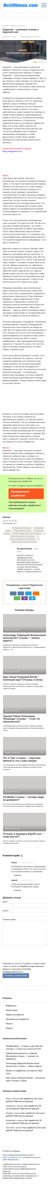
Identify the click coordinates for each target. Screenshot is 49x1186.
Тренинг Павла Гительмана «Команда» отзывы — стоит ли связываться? (21, 719)
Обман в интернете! (15, 1015)
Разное (9, 1023)
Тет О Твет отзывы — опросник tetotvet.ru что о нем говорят (22, 759)
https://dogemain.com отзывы (22, 539)
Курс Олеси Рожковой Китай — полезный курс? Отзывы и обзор (23, 678)
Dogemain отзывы (23, 531)
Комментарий (9, 919)
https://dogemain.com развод (23, 542)
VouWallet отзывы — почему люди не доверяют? (23, 798)
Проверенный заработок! (20, 493)
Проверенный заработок (17, 1019)
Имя (5, 902)
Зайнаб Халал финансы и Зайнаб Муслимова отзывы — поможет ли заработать (22, 1056)
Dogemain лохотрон (22, 528)
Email (6, 911)
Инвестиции (11, 1010)
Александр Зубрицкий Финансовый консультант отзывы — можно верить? (24, 638)
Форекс (9, 1028)
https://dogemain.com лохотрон (27, 533)
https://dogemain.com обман (22, 536)
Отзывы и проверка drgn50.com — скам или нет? (23, 835)
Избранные (11, 1006)
